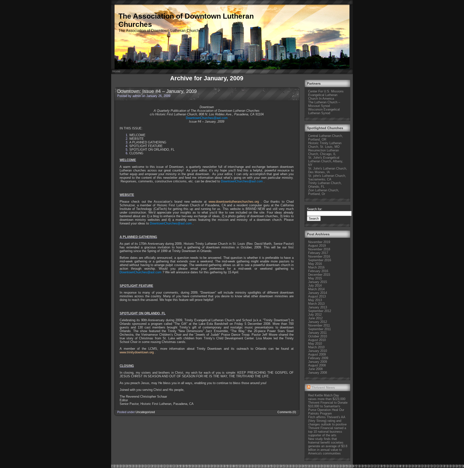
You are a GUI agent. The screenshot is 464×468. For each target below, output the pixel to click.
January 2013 (317, 307)
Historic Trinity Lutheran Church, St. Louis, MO (324, 145)
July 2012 (315, 314)
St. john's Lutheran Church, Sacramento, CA (327, 177)
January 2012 (317, 322)
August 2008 (317, 365)
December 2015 (319, 274)
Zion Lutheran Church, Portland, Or (323, 192)
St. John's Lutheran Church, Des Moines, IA (327, 170)
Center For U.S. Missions (326, 91)
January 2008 (317, 372)
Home (116, 71)
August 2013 (317, 296)
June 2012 (315, 318)
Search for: (314, 209)
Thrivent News (323, 387)
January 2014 (317, 293)
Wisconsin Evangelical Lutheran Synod (324, 111)
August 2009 (317, 354)
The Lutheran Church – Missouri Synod (324, 104)
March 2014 (316, 289)
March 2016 (316, 267)
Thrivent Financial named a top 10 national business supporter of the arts (327, 431)
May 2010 (315, 343)
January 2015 (317, 282)
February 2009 (318, 358)
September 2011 (319, 329)
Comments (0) (286, 412)
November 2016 (319, 256)
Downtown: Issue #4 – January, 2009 (157, 91)
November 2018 (319, 249)
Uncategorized (145, 412)
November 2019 (319, 242)
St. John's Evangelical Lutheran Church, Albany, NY (325, 161)
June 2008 (315, 369)
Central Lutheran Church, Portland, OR (325, 137)
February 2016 (318, 271)
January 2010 (317, 351)
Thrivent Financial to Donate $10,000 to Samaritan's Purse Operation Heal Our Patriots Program (328, 408)
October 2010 (317, 336)
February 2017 (318, 253)
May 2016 (315, 264)
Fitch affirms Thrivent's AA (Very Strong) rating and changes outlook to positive (327, 420)
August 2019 (317, 245)
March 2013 (316, 303)
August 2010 (317, 340)
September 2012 (319, 311)
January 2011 (317, 332)
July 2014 (315, 285)
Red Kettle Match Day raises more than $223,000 (326, 397)
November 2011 (319, 325)
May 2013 (315, 300)
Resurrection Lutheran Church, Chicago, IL (323, 152)
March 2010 (316, 347)
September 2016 (319, 260)
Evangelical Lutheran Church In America (322, 96)
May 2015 (315, 278)
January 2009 (317, 362)
